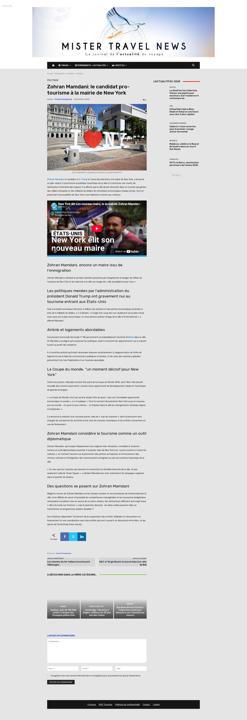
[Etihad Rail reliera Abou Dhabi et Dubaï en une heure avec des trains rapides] (160, 110)
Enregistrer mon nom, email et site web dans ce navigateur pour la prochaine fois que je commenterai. (96, 676)
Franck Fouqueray (63, 99)
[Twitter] (73, 536)
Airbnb (130, 337)
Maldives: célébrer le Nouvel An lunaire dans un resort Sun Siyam (184, 146)
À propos (91, 704)
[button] (193, 65)
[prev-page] (49, 623)
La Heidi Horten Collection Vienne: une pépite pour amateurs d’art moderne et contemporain (184, 94)
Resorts (173, 141)
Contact (146, 704)
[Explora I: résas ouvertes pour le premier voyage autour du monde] (160, 128)
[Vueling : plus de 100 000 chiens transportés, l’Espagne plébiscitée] (63, 599)
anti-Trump (81, 179)
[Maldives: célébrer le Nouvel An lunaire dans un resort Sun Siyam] (160, 145)
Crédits (156, 704)
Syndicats (174, 159)
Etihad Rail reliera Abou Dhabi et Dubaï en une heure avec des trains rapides (184, 112)
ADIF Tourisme (105, 704)
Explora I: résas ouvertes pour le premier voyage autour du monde (183, 129)
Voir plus (175, 175)
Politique (79, 73)
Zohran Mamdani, (55, 179)
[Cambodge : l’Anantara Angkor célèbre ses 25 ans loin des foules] (97, 599)
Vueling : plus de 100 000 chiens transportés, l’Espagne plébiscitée (63, 612)
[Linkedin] (81, 536)
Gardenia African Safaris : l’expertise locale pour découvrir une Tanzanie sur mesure (130, 611)
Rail (171, 106)
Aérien (63, 606)
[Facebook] (64, 536)
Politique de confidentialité (127, 704)
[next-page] (53, 623)
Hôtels (173, 87)
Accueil (50, 73)
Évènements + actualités (64, 73)
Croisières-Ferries (178, 123)
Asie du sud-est (96, 606)
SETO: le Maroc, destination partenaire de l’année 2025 (184, 163)
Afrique (130, 604)
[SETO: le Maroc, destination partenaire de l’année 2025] (160, 162)
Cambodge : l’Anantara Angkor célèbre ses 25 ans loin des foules (97, 612)
